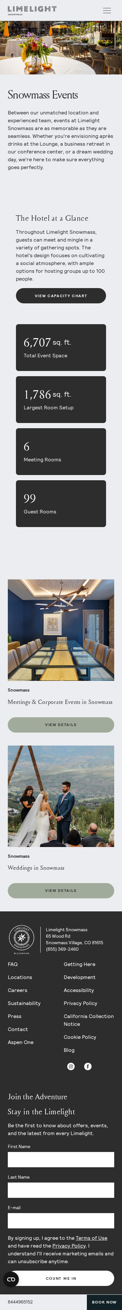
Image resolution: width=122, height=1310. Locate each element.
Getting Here (79, 964)
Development (80, 977)
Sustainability (24, 1003)
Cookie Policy (80, 1037)
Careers (17, 990)
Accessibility (79, 990)
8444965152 (20, 1302)
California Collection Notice (89, 1020)
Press (14, 1016)
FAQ (13, 964)
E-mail (14, 1208)
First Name (19, 1146)
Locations (20, 977)
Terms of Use (91, 1238)
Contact (18, 1029)
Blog (69, 1050)
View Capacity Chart (61, 295)
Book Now (104, 1302)
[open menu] (107, 11)
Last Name (19, 1177)
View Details (61, 724)
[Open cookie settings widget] (11, 1279)
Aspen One (21, 1042)
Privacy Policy (80, 1003)
